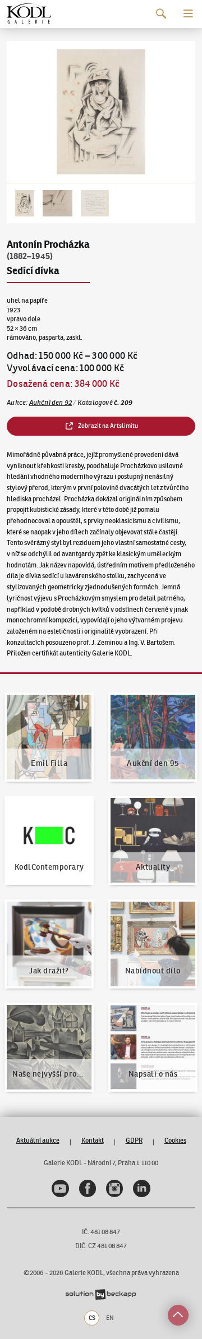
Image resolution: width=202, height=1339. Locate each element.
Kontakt (92, 1140)
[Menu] (188, 13)
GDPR (134, 1140)
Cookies (175, 1140)
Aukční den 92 (50, 402)
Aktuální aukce (37, 1140)
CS (92, 1318)
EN (110, 1318)
